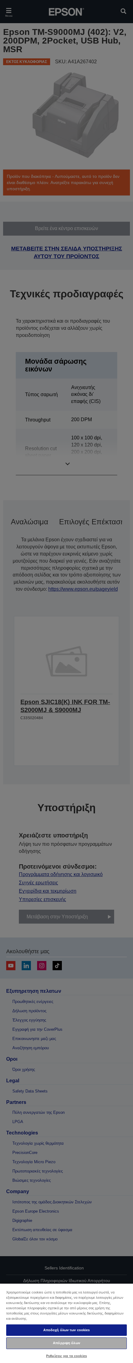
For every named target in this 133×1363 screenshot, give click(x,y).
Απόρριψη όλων (66, 1343)
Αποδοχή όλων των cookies (66, 1330)
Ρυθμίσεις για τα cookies (66, 1356)
